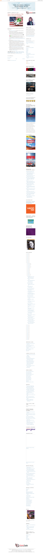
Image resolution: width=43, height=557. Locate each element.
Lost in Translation (28, 483)
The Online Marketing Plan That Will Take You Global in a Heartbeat (30, 469)
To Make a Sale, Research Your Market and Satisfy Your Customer (30, 422)
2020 (27, 260)
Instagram (27, 49)
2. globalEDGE (28, 356)
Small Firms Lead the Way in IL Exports (30, 413)
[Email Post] (12, 51)
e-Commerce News (28, 496)
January (29, 275)
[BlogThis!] (8, 51)
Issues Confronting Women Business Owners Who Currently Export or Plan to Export (30, 471)
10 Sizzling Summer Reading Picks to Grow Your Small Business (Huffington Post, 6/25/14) (30, 174)
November (29, 264)
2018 (27, 262)
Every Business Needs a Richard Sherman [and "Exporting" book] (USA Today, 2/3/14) (30, 184)
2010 (27, 332)
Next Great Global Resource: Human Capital (30, 289)
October (29, 265)
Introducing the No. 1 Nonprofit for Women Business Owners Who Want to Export (30, 202)
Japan (19, 52)
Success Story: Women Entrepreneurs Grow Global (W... (30, 284)
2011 (27, 331)
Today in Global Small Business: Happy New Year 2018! (31, 323)
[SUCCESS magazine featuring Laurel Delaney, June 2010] (31, 249)
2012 (27, 330)
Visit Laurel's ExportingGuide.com (30, 345)
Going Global (27, 482)
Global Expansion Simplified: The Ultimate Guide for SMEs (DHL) (30, 386)
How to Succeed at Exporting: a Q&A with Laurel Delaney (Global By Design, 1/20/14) (30, 194)
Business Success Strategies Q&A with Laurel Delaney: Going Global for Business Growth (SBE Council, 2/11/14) (30, 178)
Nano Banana (27, 538)
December (29, 263)
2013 (27, 329)
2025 (27, 254)
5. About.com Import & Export (29, 360)
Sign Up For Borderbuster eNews (30, 348)
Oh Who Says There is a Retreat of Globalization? (31, 315)
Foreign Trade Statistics (28, 372)
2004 (27, 339)
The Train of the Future (30, 282)
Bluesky (27, 52)
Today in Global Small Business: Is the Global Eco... (31, 312)
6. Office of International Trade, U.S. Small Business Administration (30, 361)
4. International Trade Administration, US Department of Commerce (30, 359)
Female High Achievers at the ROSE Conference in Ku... (30, 277)
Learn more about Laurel (30, 35)
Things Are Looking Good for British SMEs (30, 308)
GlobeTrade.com (21, 549)
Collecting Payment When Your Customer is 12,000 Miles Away (30, 424)
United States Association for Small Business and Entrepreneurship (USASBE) (30, 527)
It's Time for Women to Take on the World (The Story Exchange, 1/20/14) (30, 192)
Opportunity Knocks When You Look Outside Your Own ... (31, 321)
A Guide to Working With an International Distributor (29, 478)
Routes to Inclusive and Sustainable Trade (30, 286)
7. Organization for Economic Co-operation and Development (30, 363)
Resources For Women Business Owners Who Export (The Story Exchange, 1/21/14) (30, 189)
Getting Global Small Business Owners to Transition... (30, 317)
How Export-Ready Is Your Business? (30, 417)
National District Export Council (30, 374)
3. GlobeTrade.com (28, 357)
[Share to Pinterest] (11, 51)
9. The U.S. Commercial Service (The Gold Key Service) (30, 366)
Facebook (27, 48)
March (28, 273)
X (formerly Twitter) (28, 53)
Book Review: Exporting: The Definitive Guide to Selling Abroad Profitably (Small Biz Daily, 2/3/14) (30, 181)
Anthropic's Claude (28, 534)
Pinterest (27, 51)
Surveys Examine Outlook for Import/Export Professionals (29, 492)
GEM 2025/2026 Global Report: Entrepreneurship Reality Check (30, 388)
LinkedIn (27, 50)
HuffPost (27, 489)
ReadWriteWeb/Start (28, 505)
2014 (27, 328)
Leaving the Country (28, 481)
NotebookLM (27, 539)
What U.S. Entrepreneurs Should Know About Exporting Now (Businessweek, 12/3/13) (30, 196)
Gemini (27, 537)
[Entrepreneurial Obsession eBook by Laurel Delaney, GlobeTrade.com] (31, 223)
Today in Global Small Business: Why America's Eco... (31, 281)
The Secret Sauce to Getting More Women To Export (30, 467)
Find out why (21, 42)
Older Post (24, 58)
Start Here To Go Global (29, 375)
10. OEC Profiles (28, 367)
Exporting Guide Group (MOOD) (30, 47)
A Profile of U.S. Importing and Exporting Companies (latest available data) (29, 400)
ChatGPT (27, 536)
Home (16, 58)
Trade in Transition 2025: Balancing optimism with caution (30, 391)
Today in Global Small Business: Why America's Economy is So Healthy (15, 14)
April (28, 272)
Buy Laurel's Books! (28, 349)
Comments (28, 63)
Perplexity (27, 535)
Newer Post (9, 58)
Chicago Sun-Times (28, 495)
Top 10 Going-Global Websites (29, 416)
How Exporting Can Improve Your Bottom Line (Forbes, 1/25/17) (30, 171)
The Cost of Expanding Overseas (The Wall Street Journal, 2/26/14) (30, 176)
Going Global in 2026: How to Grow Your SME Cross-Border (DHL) (30, 390)
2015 (27, 327)
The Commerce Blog (28, 377)
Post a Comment (9, 57)
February (29, 274)
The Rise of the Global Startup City (30, 396)
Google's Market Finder (28, 373)
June (28, 270)
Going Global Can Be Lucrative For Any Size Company (31, 319)
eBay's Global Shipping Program (30, 371)
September (29, 266)
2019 (27, 261)
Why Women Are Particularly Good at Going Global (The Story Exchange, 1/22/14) (30, 187)
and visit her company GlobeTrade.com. (30, 36)
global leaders (16, 52)
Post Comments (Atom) (13, 60)
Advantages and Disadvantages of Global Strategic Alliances (30, 474)
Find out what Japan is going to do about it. (17, 46)
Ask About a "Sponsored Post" (29, 41)
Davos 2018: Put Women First (30, 288)
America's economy (13, 30)
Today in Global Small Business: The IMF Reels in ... (31, 291)
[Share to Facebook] (10, 51)
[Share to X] (9, 51)
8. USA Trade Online (28, 364)
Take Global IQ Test (28, 376)
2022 (27, 258)
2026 (27, 253)
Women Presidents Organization (29, 529)
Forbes (27, 490)
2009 (27, 333)
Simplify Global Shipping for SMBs (30, 497)
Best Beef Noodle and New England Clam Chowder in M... (31, 293)
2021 (27, 259)
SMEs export (22, 52)
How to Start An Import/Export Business (30, 473)
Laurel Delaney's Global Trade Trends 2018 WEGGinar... (30, 310)
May (28, 271)
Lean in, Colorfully (29, 313)
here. (27, 406)
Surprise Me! (27, 350)
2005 (27, 338)
